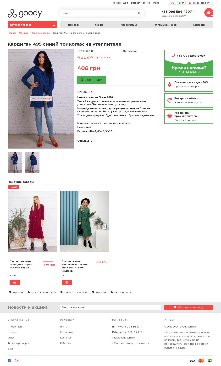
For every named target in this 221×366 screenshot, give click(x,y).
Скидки (99, 24)
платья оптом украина (76, 292)
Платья (64, 326)
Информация (120, 3)
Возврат (12, 332)
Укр (181, 3)
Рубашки (65, 343)
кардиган (17, 292)
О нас (156, 3)
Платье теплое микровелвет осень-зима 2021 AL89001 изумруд (75, 266)
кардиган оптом (123, 292)
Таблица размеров (165, 24)
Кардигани (66, 332)
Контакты (199, 24)
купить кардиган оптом (43, 292)
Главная (12, 33)
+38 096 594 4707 (191, 56)
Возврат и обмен (140, 3)
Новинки (73, 24)
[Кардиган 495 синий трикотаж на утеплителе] (15, 162)
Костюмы (65, 337)
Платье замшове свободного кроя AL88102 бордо (21, 264)
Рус (172, 3)
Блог (10, 348)
